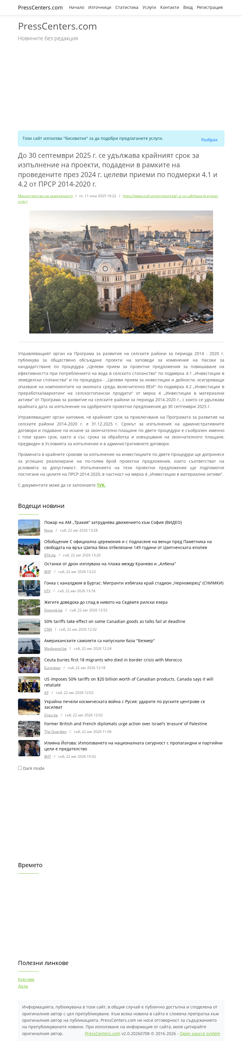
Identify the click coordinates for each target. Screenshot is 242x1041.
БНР (47, 571)
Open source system (200, 1033)
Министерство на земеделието (45, 195)
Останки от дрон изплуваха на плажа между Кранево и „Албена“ (110, 563)
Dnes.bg (51, 715)
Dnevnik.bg (53, 610)
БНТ (47, 756)
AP (46, 692)
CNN (48, 629)
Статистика (126, 7)
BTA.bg (50, 555)
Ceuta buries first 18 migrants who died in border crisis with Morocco (113, 660)
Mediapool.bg (55, 648)
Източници (99, 7)
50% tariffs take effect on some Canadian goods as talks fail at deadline (114, 621)
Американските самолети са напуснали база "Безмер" (99, 640)
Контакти (169, 7)
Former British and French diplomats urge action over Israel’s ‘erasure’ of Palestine (125, 723)
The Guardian (55, 731)
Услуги (149, 7)
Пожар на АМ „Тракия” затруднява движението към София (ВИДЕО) (113, 522)
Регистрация (210, 7)
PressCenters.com (40, 7)
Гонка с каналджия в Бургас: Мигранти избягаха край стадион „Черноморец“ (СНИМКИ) (133, 583)
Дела (23, 986)
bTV (47, 590)
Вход (188, 7)
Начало (76, 7)
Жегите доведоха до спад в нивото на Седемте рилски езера (106, 602)
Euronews (52, 667)
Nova (48, 530)
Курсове (26, 979)
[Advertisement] (121, 85)
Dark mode (34, 768)
